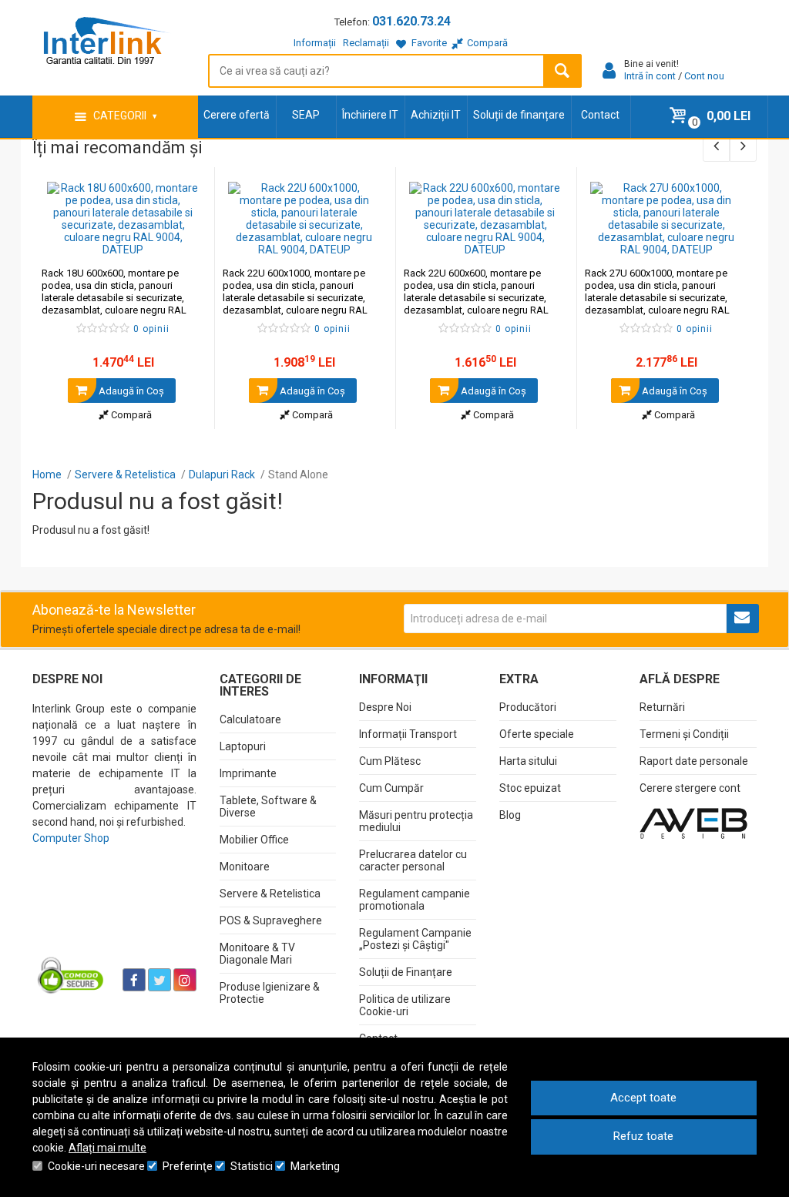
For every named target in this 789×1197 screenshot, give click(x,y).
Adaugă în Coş (130, 391)
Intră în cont (650, 76)
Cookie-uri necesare (96, 1166)
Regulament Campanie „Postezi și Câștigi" (415, 939)
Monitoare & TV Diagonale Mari (257, 953)
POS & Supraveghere (271, 920)
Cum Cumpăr (391, 788)
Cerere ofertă (236, 115)
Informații (315, 43)
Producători (527, 707)
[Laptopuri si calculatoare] (71, 974)
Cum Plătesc (390, 761)
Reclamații (366, 43)
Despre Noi (385, 707)
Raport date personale (694, 761)
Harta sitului (528, 761)
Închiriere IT (370, 115)
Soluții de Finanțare (405, 972)
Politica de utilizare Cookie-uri (405, 1005)
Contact (600, 115)
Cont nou (704, 76)
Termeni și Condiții (684, 734)
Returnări (662, 707)
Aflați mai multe (107, 1148)
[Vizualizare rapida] (181, 240)
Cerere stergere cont (690, 788)
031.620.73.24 (411, 21)
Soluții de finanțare (519, 115)
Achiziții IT (436, 115)
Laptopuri (243, 746)
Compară (130, 415)
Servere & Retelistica (270, 893)
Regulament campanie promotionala (414, 899)
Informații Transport (408, 734)
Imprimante (248, 773)
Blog (510, 815)
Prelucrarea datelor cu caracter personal (413, 860)
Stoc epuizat (530, 788)
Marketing (315, 1166)
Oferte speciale (536, 734)
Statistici (251, 1166)
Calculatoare (250, 719)
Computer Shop (70, 838)
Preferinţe (188, 1166)
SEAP (306, 115)
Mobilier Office (254, 839)
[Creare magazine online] (693, 822)
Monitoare (245, 866)
